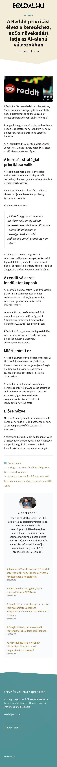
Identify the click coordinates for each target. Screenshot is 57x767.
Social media (14, 463)
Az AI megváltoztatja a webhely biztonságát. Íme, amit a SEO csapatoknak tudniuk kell (23, 646)
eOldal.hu (10, 756)
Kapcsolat (12, 727)
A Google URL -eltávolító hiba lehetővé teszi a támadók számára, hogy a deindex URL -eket (28, 481)
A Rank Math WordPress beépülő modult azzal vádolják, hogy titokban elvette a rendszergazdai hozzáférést (28, 573)
